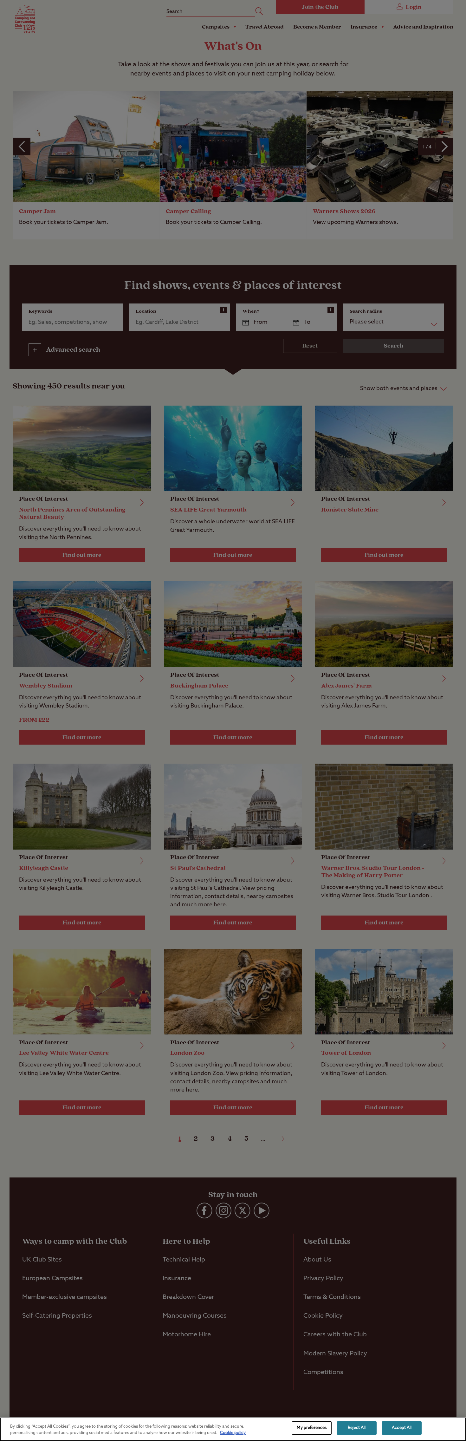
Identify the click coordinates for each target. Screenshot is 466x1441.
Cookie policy (233, 1433)
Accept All (401, 1428)
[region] (233, 1429)
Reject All (357, 1428)
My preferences (312, 1428)
